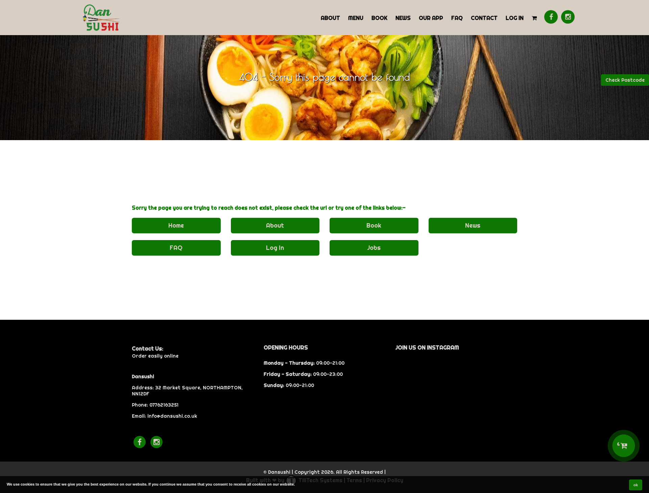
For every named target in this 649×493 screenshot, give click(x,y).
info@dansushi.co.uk (172, 416)
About (330, 18)
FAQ (457, 18)
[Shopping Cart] (534, 17)
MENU (355, 18)
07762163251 (163, 405)
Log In (515, 18)
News (403, 18)
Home (176, 225)
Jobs (374, 248)
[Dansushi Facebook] (551, 17)
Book (379, 18)
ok (635, 485)
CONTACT (484, 18)
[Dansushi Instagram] (568, 17)
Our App (431, 18)
